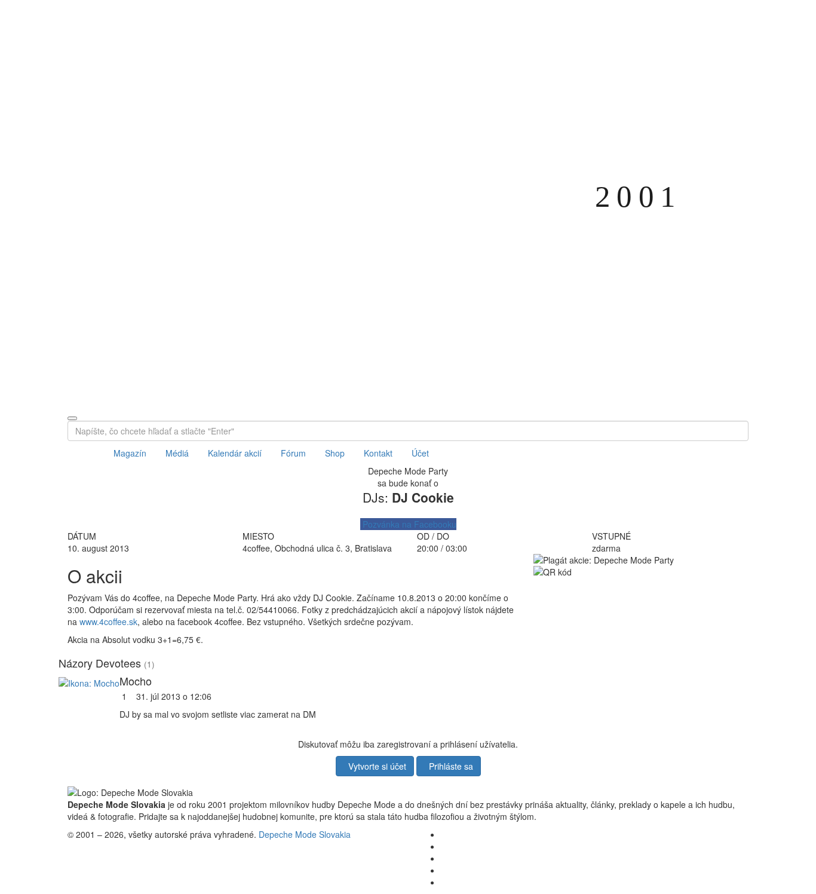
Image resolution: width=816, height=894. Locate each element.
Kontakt (378, 453)
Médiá (177, 453)
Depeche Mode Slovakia (305, 834)
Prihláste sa (448, 766)
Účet (420, 453)
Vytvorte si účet (374, 766)
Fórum (293, 453)
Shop (335, 453)
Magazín (129, 453)
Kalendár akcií (235, 453)
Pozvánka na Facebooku (408, 524)
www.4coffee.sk (108, 621)
